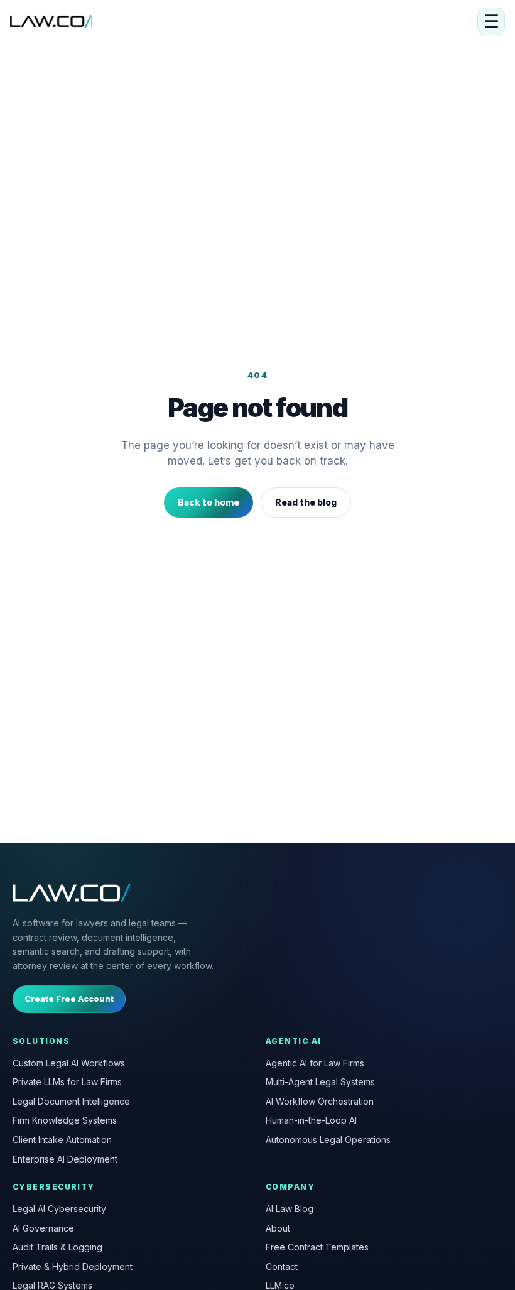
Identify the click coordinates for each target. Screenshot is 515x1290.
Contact (282, 1266)
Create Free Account (69, 999)
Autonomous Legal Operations (328, 1139)
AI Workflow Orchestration (320, 1101)
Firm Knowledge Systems (65, 1120)
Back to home (208, 502)
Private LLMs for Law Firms (67, 1081)
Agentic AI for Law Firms (315, 1063)
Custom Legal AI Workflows (69, 1063)
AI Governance (43, 1228)
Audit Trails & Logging (57, 1247)
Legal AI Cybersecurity (59, 1208)
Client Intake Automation (62, 1139)
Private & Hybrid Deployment (73, 1266)
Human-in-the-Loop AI (311, 1120)
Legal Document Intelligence (71, 1101)
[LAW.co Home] (51, 21)
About (278, 1228)
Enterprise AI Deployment (65, 1159)
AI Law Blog (289, 1208)
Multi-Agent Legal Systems (320, 1081)
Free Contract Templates (317, 1247)
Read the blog (306, 502)
